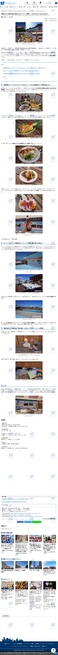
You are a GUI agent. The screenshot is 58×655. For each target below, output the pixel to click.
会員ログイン (44, 646)
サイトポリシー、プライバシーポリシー (20, 646)
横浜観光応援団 (53, 6)
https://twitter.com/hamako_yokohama (20, 515)
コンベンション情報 (30, 643)
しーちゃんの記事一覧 (49, 518)
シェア (20, 521)
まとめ (4, 76)
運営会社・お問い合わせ (35, 646)
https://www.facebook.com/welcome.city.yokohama (25, 513)
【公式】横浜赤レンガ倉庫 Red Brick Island (14, 501)
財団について (7, 643)
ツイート (28, 521)
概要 (5, 78)
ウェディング (50, 643)
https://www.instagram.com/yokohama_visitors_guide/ (26, 516)
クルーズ (43, 643)
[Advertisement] (29, 628)
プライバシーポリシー (32, 653)
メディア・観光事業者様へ (17, 643)
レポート (11, 11)
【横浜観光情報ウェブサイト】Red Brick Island (15, 499)
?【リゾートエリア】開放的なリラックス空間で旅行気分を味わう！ (21, 70)
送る (37, 521)
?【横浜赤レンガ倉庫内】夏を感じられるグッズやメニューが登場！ (21, 73)
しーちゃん (7, 505)
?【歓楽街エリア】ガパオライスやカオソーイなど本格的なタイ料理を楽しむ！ (24, 68)
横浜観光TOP (4, 11)
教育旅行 (37, 643)
